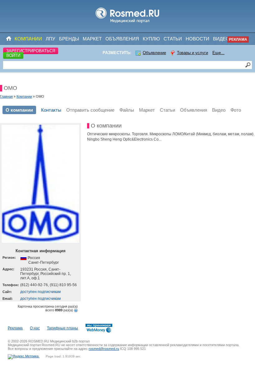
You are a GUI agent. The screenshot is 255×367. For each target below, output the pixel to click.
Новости (197, 38)
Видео (221, 38)
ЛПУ (50, 38)
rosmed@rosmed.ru (104, 349)
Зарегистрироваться (30, 51)
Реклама (238, 39)
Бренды (69, 38)
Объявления (122, 38)
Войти (13, 55)
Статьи (173, 38)
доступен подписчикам (40, 292)
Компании (28, 38)
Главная (6, 96)
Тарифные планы (62, 328)
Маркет (92, 38)
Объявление (154, 52)
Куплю (151, 38)
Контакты (51, 110)
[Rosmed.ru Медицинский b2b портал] (127, 23)
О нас (35, 328)
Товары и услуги (192, 52)
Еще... (218, 52)
